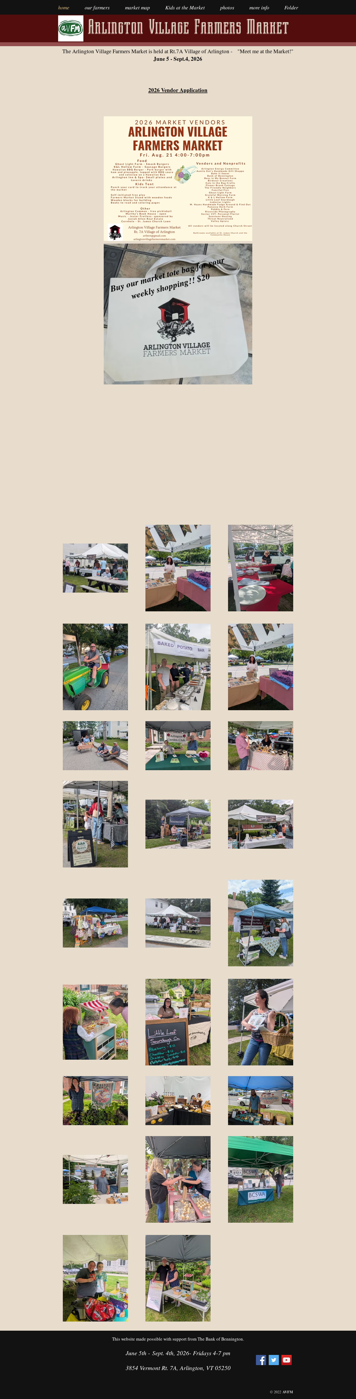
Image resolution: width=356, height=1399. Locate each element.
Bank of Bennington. (225, 1339)
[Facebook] (261, 1360)
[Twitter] (274, 1360)
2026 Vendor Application (177, 90)
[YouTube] (286, 1360)
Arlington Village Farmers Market (188, 27)
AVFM (288, 1392)
